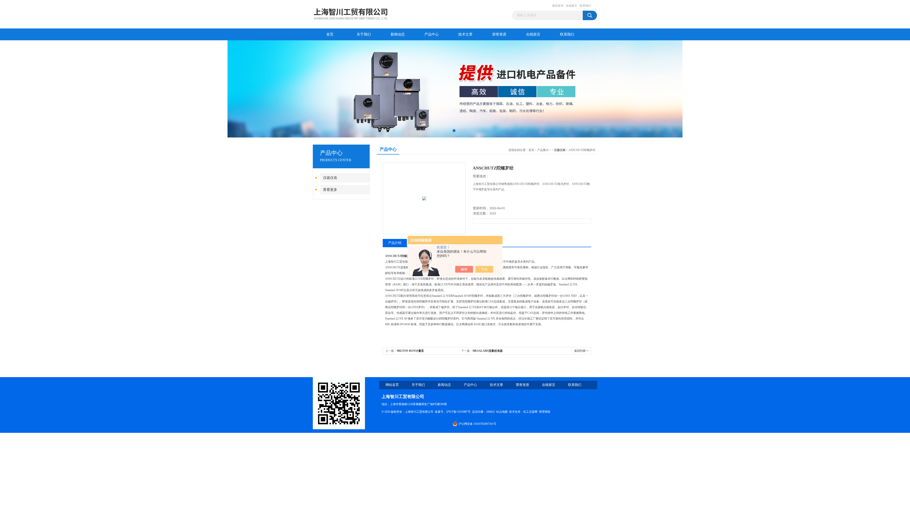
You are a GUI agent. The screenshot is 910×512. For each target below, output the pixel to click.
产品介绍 (394, 243)
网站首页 (392, 385)
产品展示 (543, 150)
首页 (329, 34)
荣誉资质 (499, 34)
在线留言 (571, 5)
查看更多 (330, 190)
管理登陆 (544, 411)
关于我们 (364, 34)
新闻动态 (398, 34)
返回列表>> (581, 350)
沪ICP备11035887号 (458, 411)
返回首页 (558, 5)
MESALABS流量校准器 (488, 350)
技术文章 (465, 34)
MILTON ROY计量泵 (410, 350)
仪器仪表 (330, 178)
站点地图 (502, 411)
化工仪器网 (530, 411)
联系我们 (585, 5)
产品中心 (431, 34)
